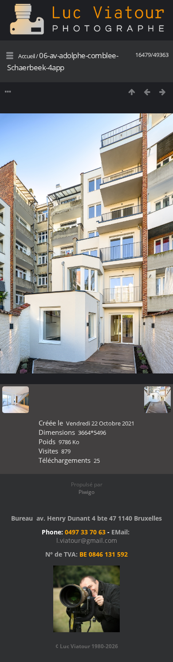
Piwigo (86, 492)
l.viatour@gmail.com (86, 540)
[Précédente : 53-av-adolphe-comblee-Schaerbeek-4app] (147, 92)
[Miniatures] (131, 92)
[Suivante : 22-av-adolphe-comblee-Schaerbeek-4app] (162, 92)
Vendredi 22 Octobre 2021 (100, 423)
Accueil (26, 56)
